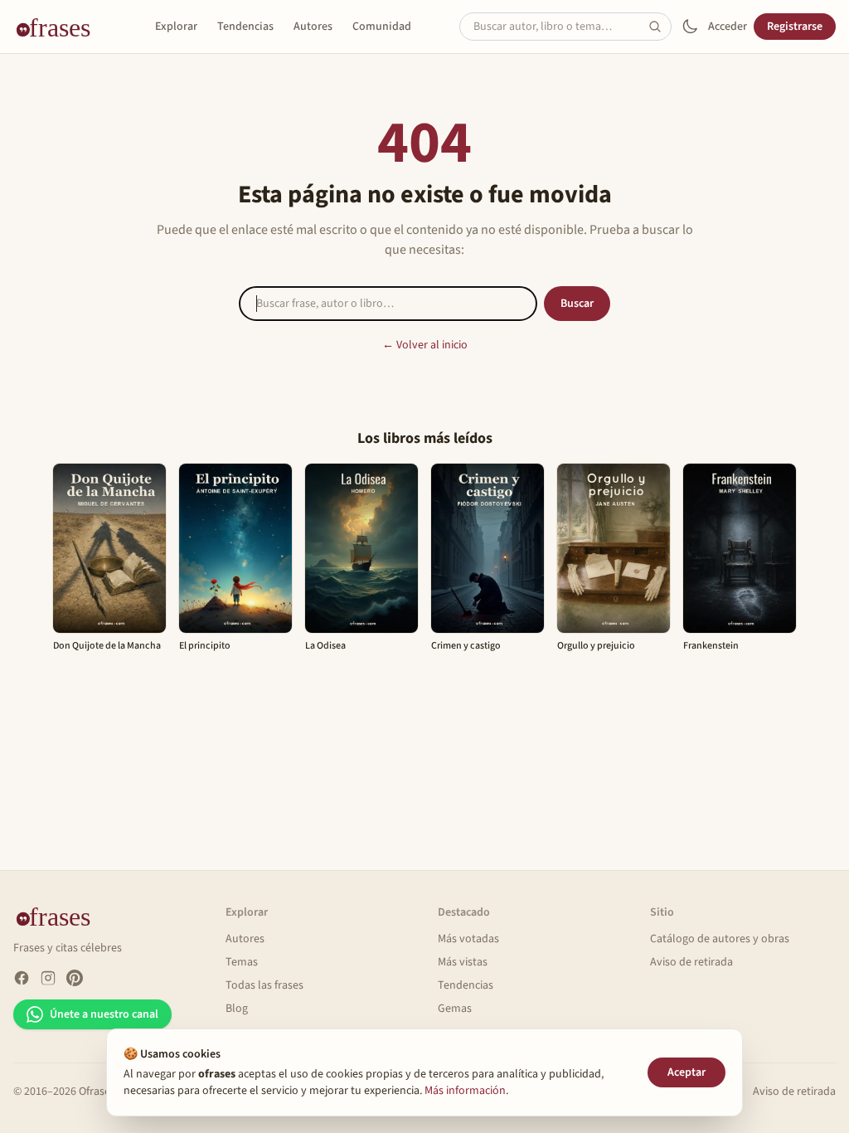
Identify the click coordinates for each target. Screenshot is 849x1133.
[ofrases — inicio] (59, 26)
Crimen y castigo (466, 645)
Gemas (455, 1008)
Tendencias (245, 26)
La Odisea (325, 645)
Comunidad (381, 26)
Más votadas (468, 939)
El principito (204, 645)
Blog (237, 1008)
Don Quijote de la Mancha (107, 645)
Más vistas (463, 962)
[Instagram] (48, 978)
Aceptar (686, 1072)
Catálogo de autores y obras (719, 939)
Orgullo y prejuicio (596, 645)
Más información (465, 1090)
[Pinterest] (74, 978)
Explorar (176, 26)
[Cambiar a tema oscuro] (690, 26)
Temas (242, 962)
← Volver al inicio (425, 345)
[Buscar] (660, 26)
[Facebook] (21, 978)
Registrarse (794, 26)
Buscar (577, 303)
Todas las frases (264, 985)
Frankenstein (711, 645)
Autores (313, 26)
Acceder (727, 26)
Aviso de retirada (691, 962)
